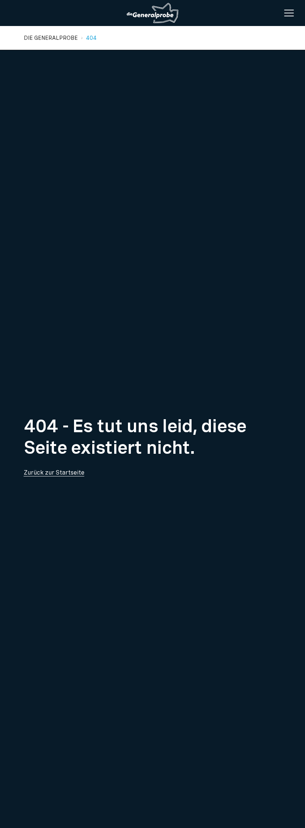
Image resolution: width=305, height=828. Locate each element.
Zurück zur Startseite (54, 472)
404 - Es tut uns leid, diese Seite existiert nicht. (135, 436)
